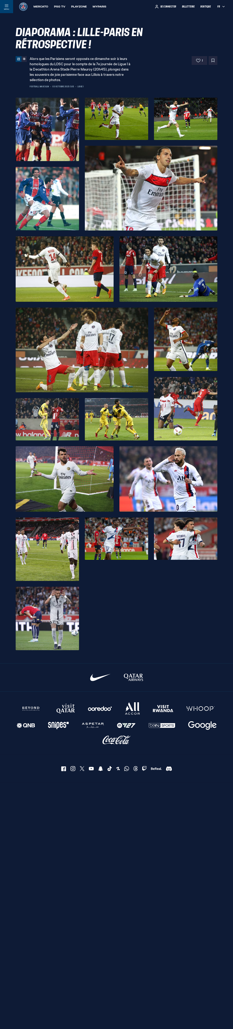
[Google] (202, 725)
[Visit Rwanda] (163, 708)
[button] (47, 129)
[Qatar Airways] (133, 677)
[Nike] (100, 677)
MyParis (99, 6)
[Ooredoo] (100, 708)
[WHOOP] (200, 708)
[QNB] (26, 725)
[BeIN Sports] (162, 725)
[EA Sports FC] (126, 725)
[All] (132, 708)
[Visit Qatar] (65, 708)
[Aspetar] (93, 725)
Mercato (40, 6)
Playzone (79, 6)
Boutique (205, 6)
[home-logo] (23, 6)
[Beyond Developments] (31, 708)
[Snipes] (58, 725)
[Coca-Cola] (116, 740)
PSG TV (59, 6)
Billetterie (188, 6)
